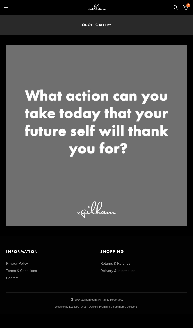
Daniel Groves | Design (83, 306)
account (175, 7)
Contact (12, 278)
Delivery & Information (117, 271)
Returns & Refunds (115, 263)
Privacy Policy (17, 263)
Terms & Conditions (21, 271)
